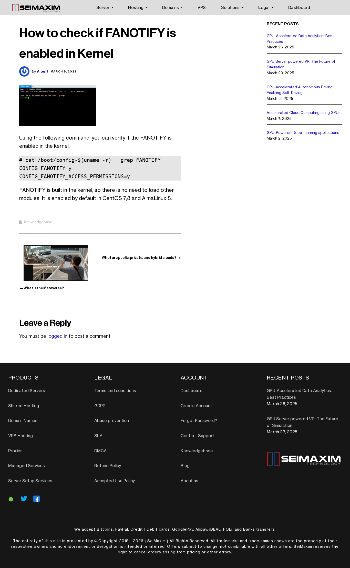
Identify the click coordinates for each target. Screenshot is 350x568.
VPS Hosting (20, 436)
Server (102, 8)
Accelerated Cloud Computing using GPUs (304, 113)
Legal (264, 8)
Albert (42, 71)
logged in (57, 336)
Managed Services (26, 466)
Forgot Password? (199, 421)
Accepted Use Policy (114, 481)
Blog (185, 466)
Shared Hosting (23, 406)
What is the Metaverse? (44, 288)
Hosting (135, 8)
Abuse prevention (111, 421)
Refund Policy (107, 466)
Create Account (196, 406)
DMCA (100, 451)
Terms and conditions (115, 391)
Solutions (230, 8)
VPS (202, 8)
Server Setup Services (30, 481)
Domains (170, 8)
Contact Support (197, 436)
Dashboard (299, 8)
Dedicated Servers (26, 391)
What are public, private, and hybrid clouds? (139, 257)
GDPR (100, 406)
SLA (98, 436)
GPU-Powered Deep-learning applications (303, 133)
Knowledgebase (38, 222)
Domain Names (22, 421)
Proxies (15, 451)
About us (189, 481)
